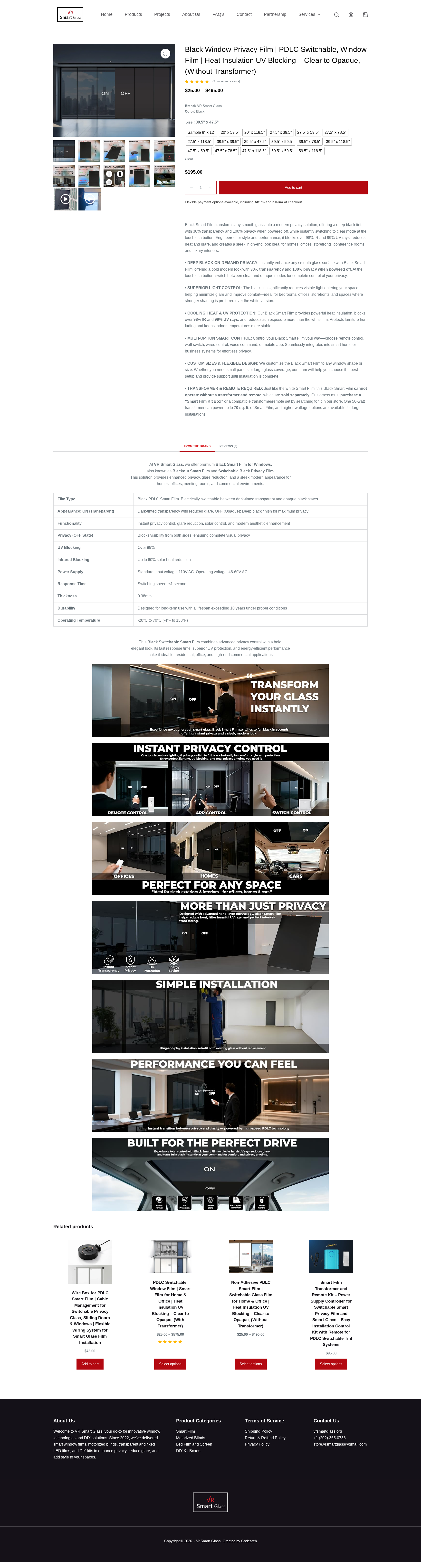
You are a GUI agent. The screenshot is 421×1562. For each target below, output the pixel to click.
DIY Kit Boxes (188, 1451)
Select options (170, 1364)
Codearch (249, 1541)
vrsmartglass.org (328, 1431)
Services (306, 14)
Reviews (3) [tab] (228, 446)
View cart (222, 1549)
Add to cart (293, 187)
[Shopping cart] (365, 14)
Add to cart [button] (90, 1364)
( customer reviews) (226, 81)
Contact (244, 14)
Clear (189, 159)
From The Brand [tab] (197, 446)
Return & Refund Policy (265, 1438)
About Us (191, 14)
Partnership (275, 14)
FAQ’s (218, 14)
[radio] (201, 132)
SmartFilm (185, 1431)
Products (133, 14)
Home (107, 14)
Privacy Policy (257, 1444)
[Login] (351, 14)
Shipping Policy (258, 1431)
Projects (162, 14)
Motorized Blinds (190, 1438)
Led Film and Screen (194, 1444)
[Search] (336, 14)
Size (188, 122)
